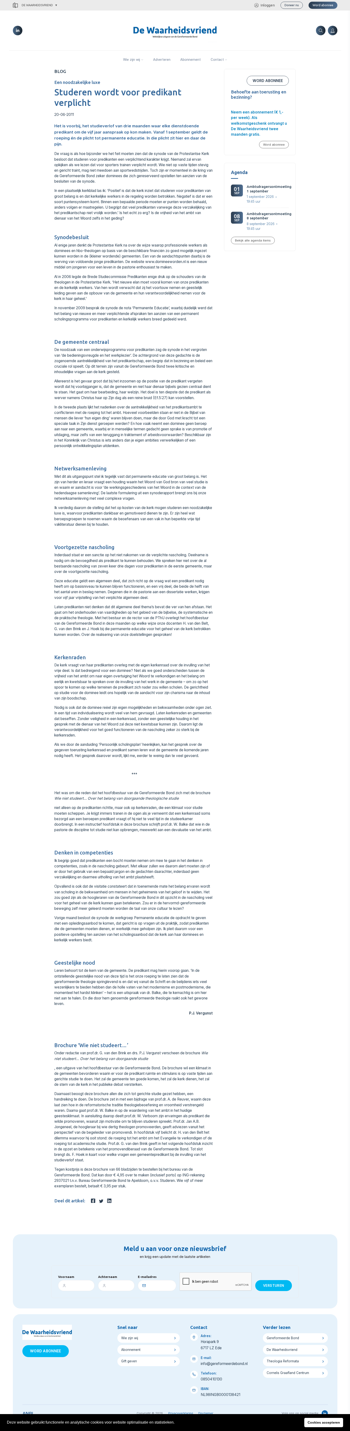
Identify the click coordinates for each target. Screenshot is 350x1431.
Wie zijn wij (131, 59)
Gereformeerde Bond (283, 1338)
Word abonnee (323, 5)
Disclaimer (205, 1413)
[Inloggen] (332, 30)
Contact (217, 59)
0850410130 (211, 1379)
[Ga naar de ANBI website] (27, 1412)
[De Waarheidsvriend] (174, 30)
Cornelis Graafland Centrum (288, 1373)
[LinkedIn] (17, 30)
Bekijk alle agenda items (253, 240)
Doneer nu (292, 5)
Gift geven (129, 1361)
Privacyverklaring (180, 1413)
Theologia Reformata (283, 1361)
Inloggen (267, 5)
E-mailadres (147, 1276)
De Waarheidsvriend (37, 5)
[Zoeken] (320, 30)
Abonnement (190, 59)
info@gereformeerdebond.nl (224, 1363)
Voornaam (66, 1276)
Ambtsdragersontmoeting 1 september (269, 189)
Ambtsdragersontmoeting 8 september (269, 216)
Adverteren (161, 59)
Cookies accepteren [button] (324, 1422)
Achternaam (107, 1276)
